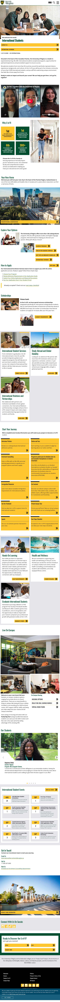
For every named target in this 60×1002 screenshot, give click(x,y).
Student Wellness (49, 579)
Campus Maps (6, 980)
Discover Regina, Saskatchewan (9, 222)
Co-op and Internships (18, 579)
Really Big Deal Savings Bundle (42, 703)
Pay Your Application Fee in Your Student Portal (17, 280)
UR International (15, 53)
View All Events (50, 790)
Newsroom (5, 973)
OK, (7, 997)
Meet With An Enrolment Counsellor (45, 255)
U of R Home (4, 53)
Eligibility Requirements (41, 317)
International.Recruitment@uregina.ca (12, 858)
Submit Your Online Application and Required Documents (20, 278)
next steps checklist (32, 285)
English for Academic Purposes (44, 251)
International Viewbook (8, 49)
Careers (5, 976)
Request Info (8, 950)
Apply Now (52, 265)
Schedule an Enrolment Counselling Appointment (15, 868)
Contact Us (4, 45)
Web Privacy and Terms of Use (17, 994)
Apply (6, 945)
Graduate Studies (19, 621)
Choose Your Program (10, 274)
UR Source (32, 980)
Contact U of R (6, 978)
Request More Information (8, 912)
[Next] (56, 757)
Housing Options (37, 699)
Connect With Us (20, 373)
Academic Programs (41, 246)
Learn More (51, 373)
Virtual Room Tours (38, 707)
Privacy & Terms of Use (35, 976)
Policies (32, 973)
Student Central (33, 978)
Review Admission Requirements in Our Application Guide (20, 276)
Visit (32, 945)
